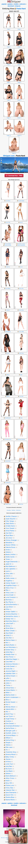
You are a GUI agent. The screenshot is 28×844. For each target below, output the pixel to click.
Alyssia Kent (8, 461)
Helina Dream (10, 676)
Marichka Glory (11, 621)
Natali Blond (8, 331)
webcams (23, 4)
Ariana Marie (10, 690)
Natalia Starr (10, 654)
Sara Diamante (10, 792)
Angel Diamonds (11, 562)
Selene (8, 773)
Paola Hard (21, 9)
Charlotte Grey (10, 752)
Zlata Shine (9, 523)
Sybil (21, 374)
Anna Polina (9, 531)
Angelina (8, 581)
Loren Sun (9, 764)
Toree (7, 559)
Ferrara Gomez (8, 245)
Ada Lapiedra (10, 569)
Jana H (21, 222)
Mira (7, 700)
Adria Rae (9, 652)
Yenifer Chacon (11, 516)
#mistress (18, 510)
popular (4, 4)
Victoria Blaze (8, 243)
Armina (8, 761)
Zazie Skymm (10, 519)
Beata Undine (10, 554)
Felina (8, 353)
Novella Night (21, 200)
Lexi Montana (10, 647)
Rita (6, 590)
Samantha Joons (11, 616)
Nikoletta (8, 542)
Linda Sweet (10, 666)
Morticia (21, 504)
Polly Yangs (9, 521)
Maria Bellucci (10, 776)
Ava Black (9, 771)
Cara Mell (8, 662)
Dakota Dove (10, 547)
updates (10, 4)
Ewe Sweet (9, 723)
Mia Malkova (10, 566)
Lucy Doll (21, 396)
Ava (6, 704)
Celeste (8, 310)
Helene (8, 552)
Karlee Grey (9, 650)
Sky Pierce (9, 602)
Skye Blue (9, 535)
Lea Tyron (9, 716)
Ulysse (7, 759)
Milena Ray (21, 310)
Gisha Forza (9, 681)
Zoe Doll (8, 533)
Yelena (7, 745)
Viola (21, 417)
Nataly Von (9, 619)
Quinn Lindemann (11, 697)
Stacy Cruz (9, 588)
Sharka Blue (9, 797)
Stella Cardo (10, 557)
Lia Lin (21, 266)
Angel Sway (9, 719)
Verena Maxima (11, 614)
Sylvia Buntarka (11, 604)
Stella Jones (10, 578)
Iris (6, 750)
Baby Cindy (9, 757)
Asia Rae (8, 766)
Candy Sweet (10, 583)
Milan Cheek (10, 631)
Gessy (7, 626)
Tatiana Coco (8, 504)
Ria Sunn (8, 769)
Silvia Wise (9, 628)
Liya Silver (9, 607)
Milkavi (8, 738)
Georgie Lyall (10, 731)
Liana (7, 683)
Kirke (7, 609)
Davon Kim (9, 795)
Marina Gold (9, 695)
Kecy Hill (8, 783)
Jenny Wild (21, 331)
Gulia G (8, 635)
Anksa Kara (9, 688)
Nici (6, 642)
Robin (7, 781)
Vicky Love (9, 592)
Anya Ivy (8, 266)
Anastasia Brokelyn (12, 726)
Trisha (7, 685)
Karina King (9, 740)
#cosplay (9, 510)
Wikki (7, 692)
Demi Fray (21, 353)
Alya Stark (9, 633)
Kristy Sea (9, 788)
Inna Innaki (9, 595)
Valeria (7, 374)
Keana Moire (10, 800)
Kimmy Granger (11, 540)
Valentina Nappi (11, 659)
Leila (7, 678)
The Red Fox (8, 482)
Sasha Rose (9, 728)
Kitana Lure (9, 785)
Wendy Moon (10, 707)
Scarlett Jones (10, 733)
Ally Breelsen (8, 417)
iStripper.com (9, 156)
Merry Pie (21, 288)
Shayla (7, 742)
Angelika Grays (11, 585)
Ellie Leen (8, 747)
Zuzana (8, 721)
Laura (7, 571)
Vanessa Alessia (21, 439)
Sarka (21, 461)
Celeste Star (10, 790)
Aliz (6, 711)
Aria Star (8, 638)
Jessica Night (10, 671)
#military (13, 510)
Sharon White (10, 545)
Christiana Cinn (8, 439)
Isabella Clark (10, 673)
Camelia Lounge (21, 243)
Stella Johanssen (21, 245)
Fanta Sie (8, 669)
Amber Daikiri (10, 612)
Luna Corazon (10, 597)
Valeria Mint (9, 709)
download (11, 6)
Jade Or (8, 564)
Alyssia (7, 396)
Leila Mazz (8, 200)
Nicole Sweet (10, 702)
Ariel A (7, 576)
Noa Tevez (9, 657)
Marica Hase (10, 640)
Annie (7, 550)
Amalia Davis (10, 526)
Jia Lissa (8, 538)
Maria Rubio (9, 645)
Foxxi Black (7, 288)
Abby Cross (9, 778)
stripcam (17, 6)
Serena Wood (10, 754)
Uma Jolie (9, 573)
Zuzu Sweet (9, 528)
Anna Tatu (8, 222)
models (16, 4)
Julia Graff (9, 623)
